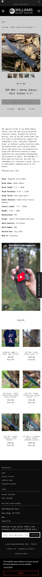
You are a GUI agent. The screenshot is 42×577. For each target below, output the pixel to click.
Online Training (8, 494)
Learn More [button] (8, 567)
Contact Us (11, 549)
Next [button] (36, 52)
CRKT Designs (7, 498)
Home (3, 22)
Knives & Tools (8, 476)
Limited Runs (7, 480)
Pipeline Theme (21, 553)
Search (34, 544)
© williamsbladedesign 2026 (17, 544)
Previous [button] (5, 52)
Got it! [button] (21, 573)
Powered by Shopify (27, 549)
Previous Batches (9, 484)
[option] (21, 52)
